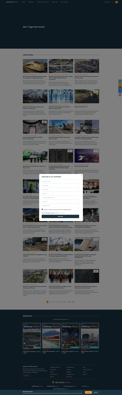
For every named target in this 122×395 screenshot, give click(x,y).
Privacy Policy (61, 213)
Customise (96, 392)
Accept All (88, 392)
